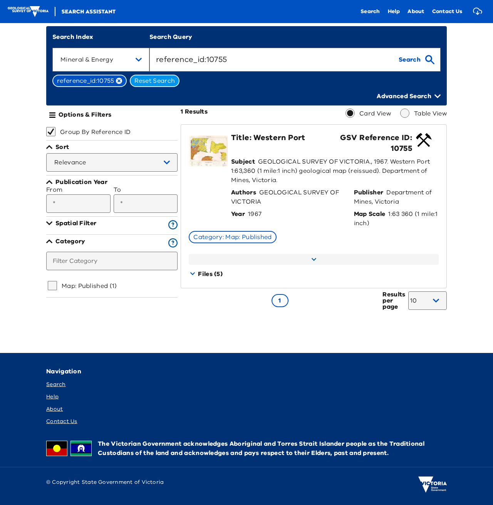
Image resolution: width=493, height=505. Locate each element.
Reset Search (154, 81)
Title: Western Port (268, 137)
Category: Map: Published (232, 237)
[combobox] (100, 60)
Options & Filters (85, 115)
